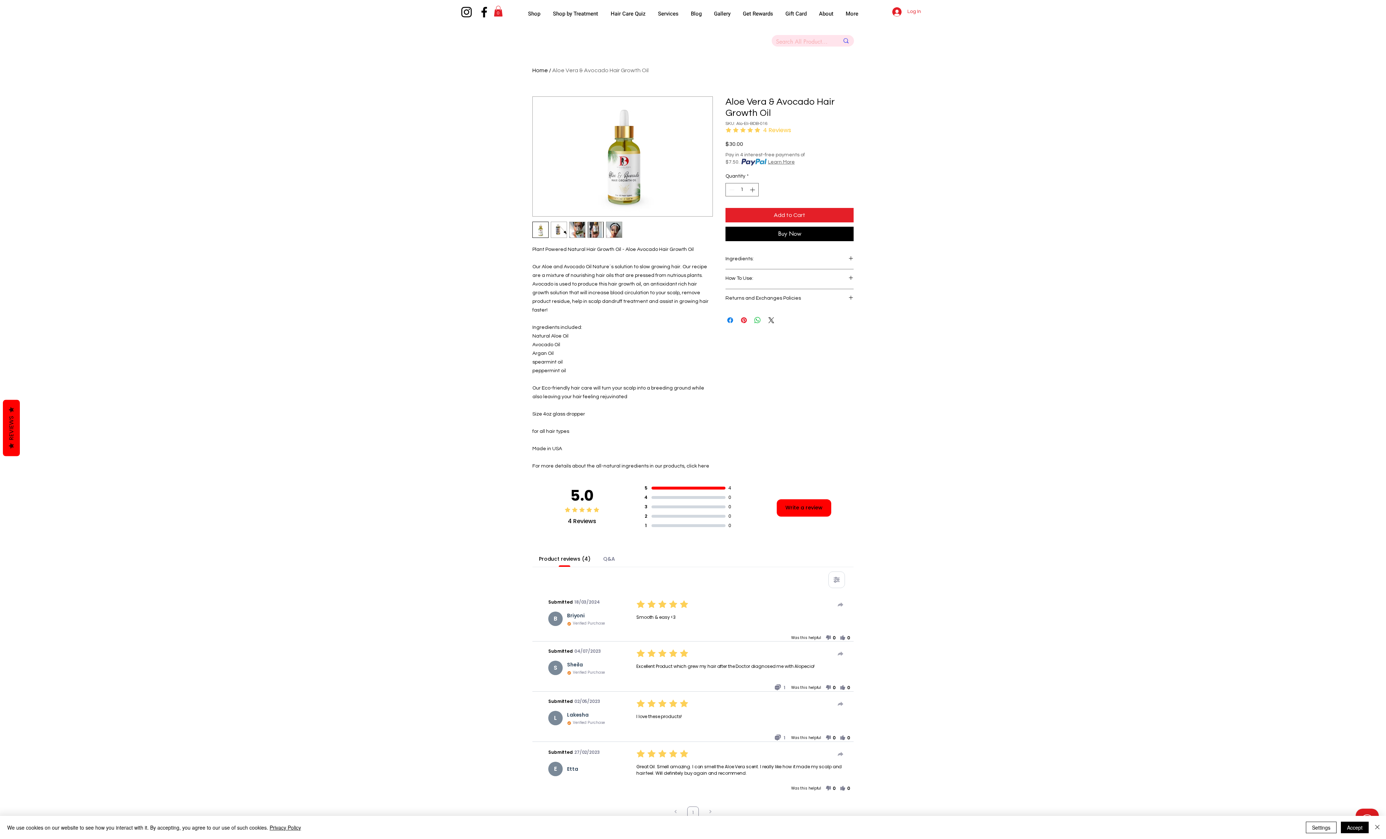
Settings (1321, 827)
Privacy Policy (285, 827)
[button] (792, 356)
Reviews (11, 428)
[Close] (1377, 827)
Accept (1355, 827)
